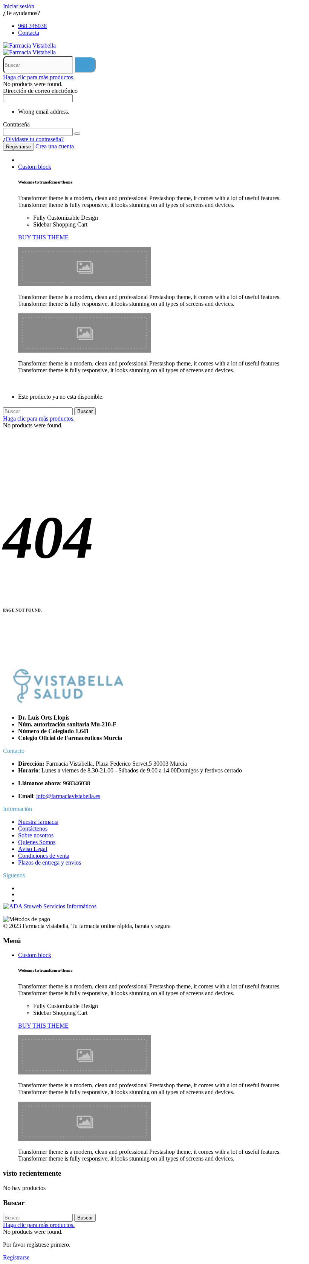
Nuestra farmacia (38, 822)
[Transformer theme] (84, 284)
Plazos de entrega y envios (49, 862)
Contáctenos (32, 828)
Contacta (28, 32)
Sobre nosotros (36, 835)
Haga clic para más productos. (39, 77)
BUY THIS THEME (43, 237)
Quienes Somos (36, 842)
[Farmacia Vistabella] (29, 45)
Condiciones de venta (43, 855)
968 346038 (32, 26)
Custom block (34, 166)
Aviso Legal (32, 849)
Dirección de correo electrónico (40, 91)
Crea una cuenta (54, 146)
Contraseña (16, 124)
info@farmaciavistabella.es (68, 796)
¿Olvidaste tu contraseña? (33, 139)
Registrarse (18, 147)
